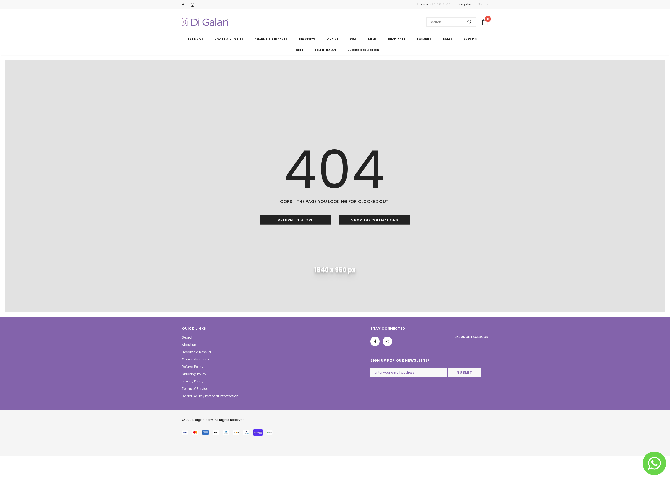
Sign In (483, 4)
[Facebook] (185, 5)
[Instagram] (194, 5)
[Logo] (205, 22)
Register (465, 4)
